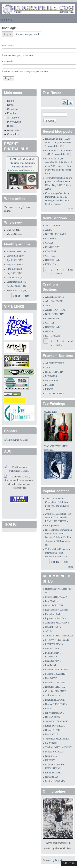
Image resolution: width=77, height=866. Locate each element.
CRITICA (50, 255)
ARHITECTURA (54, 225)
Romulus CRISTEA (55, 686)
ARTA (48, 229)
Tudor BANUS (52, 695)
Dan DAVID (51, 678)
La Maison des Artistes (56, 609)
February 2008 (14, 251)
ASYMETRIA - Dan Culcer (59, 635)
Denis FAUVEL (53, 729)
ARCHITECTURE (54, 296)
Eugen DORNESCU (55, 725)
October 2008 (13, 286)
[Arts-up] (16, 347)
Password (8, 61)
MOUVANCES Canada (57, 639)
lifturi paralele (52, 525)
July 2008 (11, 273)
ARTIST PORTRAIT (56, 309)
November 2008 (14, 290)
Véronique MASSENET (57, 738)
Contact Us (13, 134)
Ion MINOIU (52, 742)
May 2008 (12, 264)
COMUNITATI (53, 246)
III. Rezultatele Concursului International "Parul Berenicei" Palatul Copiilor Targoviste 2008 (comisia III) (58, 537)
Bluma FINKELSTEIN (56, 669)
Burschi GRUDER (54, 605)
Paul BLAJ (50, 665)
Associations (14, 130)
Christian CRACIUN (55, 691)
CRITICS (50, 322)
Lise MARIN (51, 600)
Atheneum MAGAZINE (57, 622)
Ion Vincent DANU (54, 712)
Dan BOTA (50, 708)
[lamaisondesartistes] (18, 326)
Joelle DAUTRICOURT (57, 721)
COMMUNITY (53, 318)
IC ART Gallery (53, 626)
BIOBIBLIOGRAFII (55, 234)
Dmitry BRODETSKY (56, 704)
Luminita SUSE (53, 772)
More (70, 208)
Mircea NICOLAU (54, 751)
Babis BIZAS (52, 776)
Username (8, 45)
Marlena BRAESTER (55, 673)
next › (28, 295)
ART (47, 305)
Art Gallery (13, 117)
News (10, 104)
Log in (8, 34)
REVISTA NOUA (54, 644)
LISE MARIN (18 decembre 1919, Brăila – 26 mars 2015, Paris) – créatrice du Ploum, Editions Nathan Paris (59, 166)
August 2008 (13, 277)
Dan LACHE (51, 734)
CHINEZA (50, 238)
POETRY (50, 384)
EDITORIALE (52, 335)
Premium (12, 113)
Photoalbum (14, 121)
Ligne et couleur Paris (55, 618)
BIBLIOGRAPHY (54, 314)
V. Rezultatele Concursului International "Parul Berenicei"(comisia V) (58, 552)
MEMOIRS (51, 376)
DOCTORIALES (53, 259)
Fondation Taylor (53, 613)
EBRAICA (50, 264)
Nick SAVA (51, 755)
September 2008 (14, 281)
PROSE (49, 389)
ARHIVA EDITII (54, 301)
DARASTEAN (52, 717)
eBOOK (49, 331)
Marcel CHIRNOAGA (56, 596)
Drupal (58, 860)
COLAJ (49, 242)
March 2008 (12, 255)
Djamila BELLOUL (54, 699)
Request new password (27, 34)
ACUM (49, 631)
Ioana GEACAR (53, 660)
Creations (12, 109)
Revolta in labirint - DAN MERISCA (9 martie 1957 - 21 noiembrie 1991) (58, 142)
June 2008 (12, 268)
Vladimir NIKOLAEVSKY (58, 747)
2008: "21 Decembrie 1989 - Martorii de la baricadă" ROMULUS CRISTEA (59, 517)
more (70, 566)
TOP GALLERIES (54, 393)
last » (59, 273)
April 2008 (12, 260)
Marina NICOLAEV (55, 781)
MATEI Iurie (50, 411)
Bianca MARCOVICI (56, 682)
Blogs (10, 125)
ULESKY (50, 760)
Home (10, 100)
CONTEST (50, 251)
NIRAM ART (52, 648)
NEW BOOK (52, 380)
